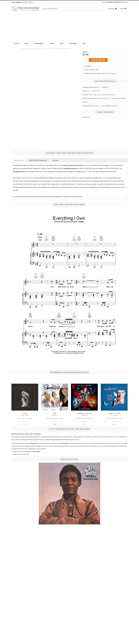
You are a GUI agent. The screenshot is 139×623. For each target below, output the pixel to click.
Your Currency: (16, 2)
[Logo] (25, 8)
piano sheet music (56, 437)
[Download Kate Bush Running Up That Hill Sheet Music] (84, 397)
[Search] (104, 9)
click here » (113, 171)
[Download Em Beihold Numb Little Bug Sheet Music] (114, 397)
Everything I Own (104, 98)
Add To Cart (97, 60)
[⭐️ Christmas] (88, 43)
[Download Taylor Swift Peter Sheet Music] (24, 397)
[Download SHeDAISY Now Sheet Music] (54, 397)
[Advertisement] (69, 27)
